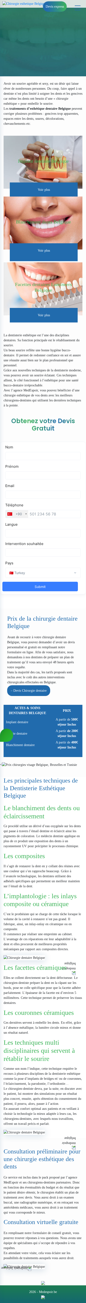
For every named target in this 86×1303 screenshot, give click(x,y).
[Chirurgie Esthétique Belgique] (43, 1297)
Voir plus (44, 190)
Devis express (55, 6)
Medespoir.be (48, 1292)
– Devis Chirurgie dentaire (29, 690)
